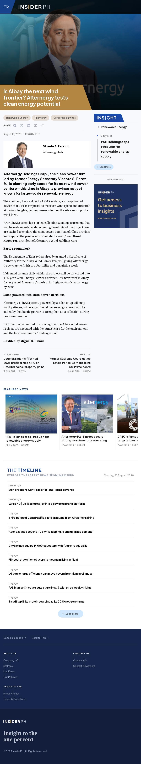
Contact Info (80, 660)
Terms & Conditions (14, 699)
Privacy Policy (11, 693)
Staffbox (8, 665)
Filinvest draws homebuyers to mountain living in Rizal (43, 559)
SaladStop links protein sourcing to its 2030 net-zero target (47, 601)
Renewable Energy (17, 117)
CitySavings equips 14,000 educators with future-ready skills (48, 545)
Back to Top (39, 637)
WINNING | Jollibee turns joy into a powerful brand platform (47, 503)
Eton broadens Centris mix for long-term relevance (41, 489)
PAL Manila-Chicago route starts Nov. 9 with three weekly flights (50, 587)
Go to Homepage (13, 637)
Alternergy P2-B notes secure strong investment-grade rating (84, 438)
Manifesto (9, 671)
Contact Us (81, 653)
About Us (9, 653)
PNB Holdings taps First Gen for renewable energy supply (115, 149)
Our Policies (10, 677)
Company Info (11, 660)
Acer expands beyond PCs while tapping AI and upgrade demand (50, 531)
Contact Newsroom (84, 665)
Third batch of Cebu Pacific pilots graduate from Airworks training (51, 517)
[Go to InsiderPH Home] (34, 6)
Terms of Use (12, 686)
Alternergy (41, 117)
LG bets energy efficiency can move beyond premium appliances (51, 573)
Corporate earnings (64, 117)
